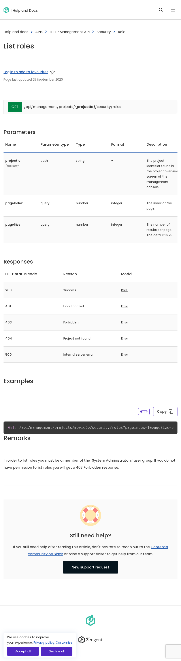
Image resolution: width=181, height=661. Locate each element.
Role (124, 290)
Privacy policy (44, 642)
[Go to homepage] (7, 9)
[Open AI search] (160, 9)
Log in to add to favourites (26, 71)
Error (124, 306)
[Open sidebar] (173, 9)
